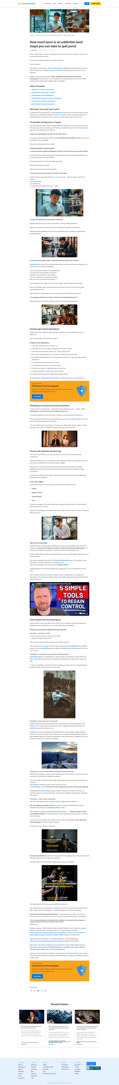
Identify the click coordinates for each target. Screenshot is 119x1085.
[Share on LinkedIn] (38, 990)
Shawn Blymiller (36, 787)
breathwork (33, 728)
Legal (44, 1071)
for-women (39, 35)
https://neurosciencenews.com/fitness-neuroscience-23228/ (61, 955)
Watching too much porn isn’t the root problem (46, 98)
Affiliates (20, 1069)
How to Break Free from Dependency (43, 104)
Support (44, 1064)
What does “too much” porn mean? (43, 89)
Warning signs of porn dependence (43, 95)
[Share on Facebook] (31, 990)
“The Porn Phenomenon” (55, 68)
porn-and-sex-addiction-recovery (52, 35)
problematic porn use (48, 378)
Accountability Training (48, 1067)
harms (69, 113)
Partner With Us (21, 1067)
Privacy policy (65, 1064)
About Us (20, 1064)
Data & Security (65, 1069)
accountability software (52, 808)
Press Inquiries (21, 1078)
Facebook (78, 1064)
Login (86, 3)
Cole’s (32, 231)
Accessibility (46, 1069)
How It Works (47, 3)
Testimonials (21, 1071)
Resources (75, 3)
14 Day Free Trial (96, 3)
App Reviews (34, 1076)
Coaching (60, 3)
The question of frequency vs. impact (43, 92)
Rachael (32, 223)
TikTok (77, 1073)
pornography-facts (68, 35)
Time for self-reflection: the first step (43, 101)
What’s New (33, 1064)
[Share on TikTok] (41, 990)
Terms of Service (65, 1067)
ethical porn (60, 113)
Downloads (68, 3)
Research (20, 1073)
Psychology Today (35, 657)
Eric (31, 812)
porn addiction (58, 126)
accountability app (45, 648)
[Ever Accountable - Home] (26, 3)
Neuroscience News (44, 791)
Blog (81, 3)
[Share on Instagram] (45, 990)
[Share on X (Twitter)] (34, 990)
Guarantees (33, 1073)
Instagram (78, 1069)
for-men (32, 35)
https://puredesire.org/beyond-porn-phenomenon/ (46, 941)
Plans (54, 3)
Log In (32, 1078)
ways (31, 115)
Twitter (77, 1067)
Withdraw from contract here (49, 1073)
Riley (40, 287)
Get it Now (37, 397)
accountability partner (74, 646)
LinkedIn (78, 1071)
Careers (20, 1076)
